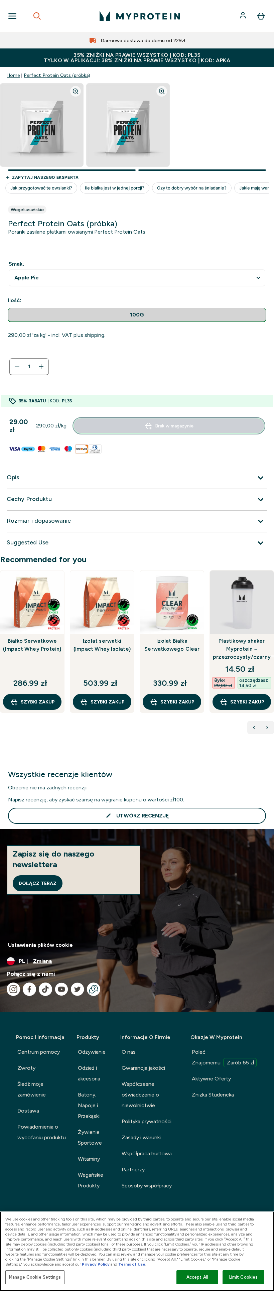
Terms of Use (131, 1264)
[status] (29, 367)
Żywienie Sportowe (90, 1137)
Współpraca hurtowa (147, 1153)
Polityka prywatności (146, 1121)
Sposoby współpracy (147, 1185)
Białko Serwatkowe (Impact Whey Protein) (32, 645)
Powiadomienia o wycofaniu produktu (41, 1132)
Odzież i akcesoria (89, 1073)
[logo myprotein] (140, 16)
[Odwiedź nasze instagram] (13, 989)
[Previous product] (254, 727)
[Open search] (37, 16)
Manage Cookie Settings (35, 1277)
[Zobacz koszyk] (261, 16)
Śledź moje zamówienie (31, 1089)
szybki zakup (38, 701)
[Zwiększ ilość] (41, 367)
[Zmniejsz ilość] (17, 367)
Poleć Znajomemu (223, 1057)
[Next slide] (272, 656)
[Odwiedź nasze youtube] (61, 989)
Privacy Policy (96, 1264)
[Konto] (244, 16)
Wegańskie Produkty (90, 1180)
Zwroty (26, 1068)
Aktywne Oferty (211, 1078)
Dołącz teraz (37, 883)
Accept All (197, 1277)
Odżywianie (92, 1052)
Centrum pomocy (38, 1052)
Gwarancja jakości (143, 1068)
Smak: (16, 264)
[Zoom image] (75, 91)
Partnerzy (133, 1169)
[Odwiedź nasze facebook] (29, 989)
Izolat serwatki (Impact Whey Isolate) (102, 645)
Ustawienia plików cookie (40, 945)
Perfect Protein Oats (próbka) (57, 75)
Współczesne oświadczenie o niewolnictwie (140, 1094)
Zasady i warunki (141, 1137)
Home (13, 75)
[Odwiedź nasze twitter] (77, 989)
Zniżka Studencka (213, 1095)
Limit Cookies (243, 1277)
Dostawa (28, 1111)
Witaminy (89, 1159)
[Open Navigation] (12, 16)
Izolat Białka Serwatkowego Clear (171, 645)
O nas (129, 1052)
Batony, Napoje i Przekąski (89, 1105)
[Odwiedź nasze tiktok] (45, 989)
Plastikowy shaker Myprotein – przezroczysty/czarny (242, 649)
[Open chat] (93, 989)
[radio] (137, 315)
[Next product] (267, 727)
